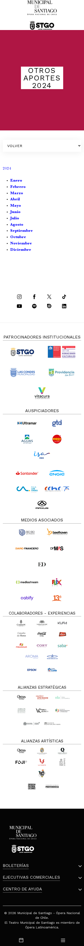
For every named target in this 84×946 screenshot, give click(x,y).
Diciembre (20, 250)
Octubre (18, 237)
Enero (16, 181)
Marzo (16, 193)
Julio (14, 218)
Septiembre (21, 231)
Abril (15, 199)
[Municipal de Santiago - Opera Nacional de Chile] (42, 15)
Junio (15, 212)
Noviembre (21, 244)
